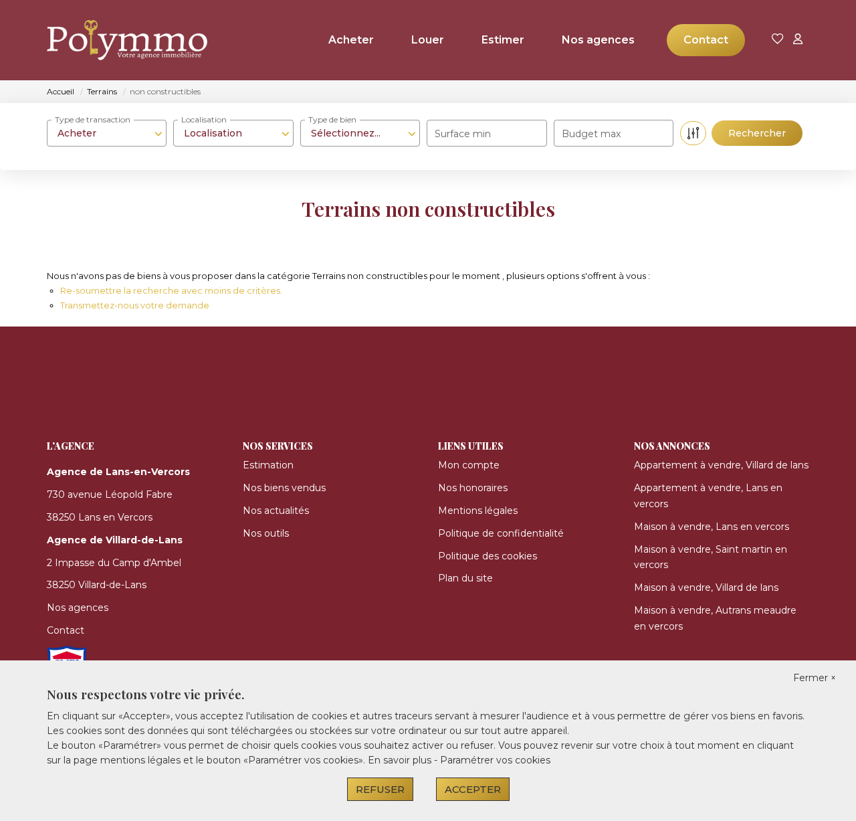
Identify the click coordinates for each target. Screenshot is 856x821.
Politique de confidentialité (501, 533)
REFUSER (380, 789)
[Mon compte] (797, 40)
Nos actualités (276, 511)
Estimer (502, 39)
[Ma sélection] (778, 40)
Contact (705, 39)
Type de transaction (92, 119)
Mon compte (469, 465)
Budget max (591, 134)
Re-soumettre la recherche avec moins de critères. (171, 290)
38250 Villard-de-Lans (96, 585)
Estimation (268, 465)
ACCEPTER (473, 789)
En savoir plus (401, 760)
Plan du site (465, 578)
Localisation (204, 119)
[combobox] (106, 133)
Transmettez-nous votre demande (134, 305)
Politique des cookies (487, 556)
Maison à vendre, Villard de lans (706, 587)
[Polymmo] (114, 40)
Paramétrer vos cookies (495, 760)
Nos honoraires (473, 488)
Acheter (351, 39)
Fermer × (814, 678)
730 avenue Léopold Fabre (110, 494)
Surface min (463, 134)
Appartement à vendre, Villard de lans (721, 465)
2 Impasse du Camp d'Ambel (114, 563)
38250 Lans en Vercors (99, 517)
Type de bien (332, 119)
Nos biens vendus (284, 488)
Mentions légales (478, 511)
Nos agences (598, 39)
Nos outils (266, 533)
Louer (427, 39)
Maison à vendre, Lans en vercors (711, 527)
